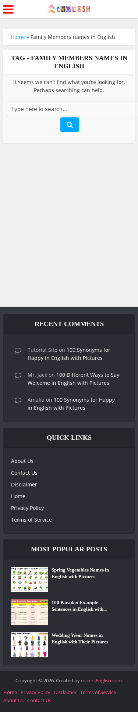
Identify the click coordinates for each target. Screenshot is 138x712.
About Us (22, 460)
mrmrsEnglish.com (101, 680)
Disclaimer (24, 484)
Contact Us (24, 472)
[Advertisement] (69, 227)
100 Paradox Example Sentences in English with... (79, 606)
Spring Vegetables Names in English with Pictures (80, 573)
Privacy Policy (27, 507)
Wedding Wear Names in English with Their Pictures (80, 638)
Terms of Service (31, 519)
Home (18, 36)
